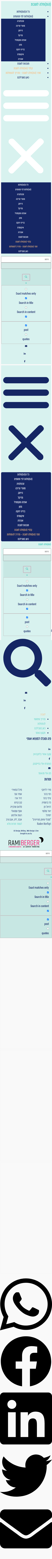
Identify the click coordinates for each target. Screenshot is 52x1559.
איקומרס (20, 54)
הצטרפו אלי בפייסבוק (42, 764)
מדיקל (20, 35)
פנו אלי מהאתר (44, 773)
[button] (26, 131)
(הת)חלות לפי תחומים (23, 16)
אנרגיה (20, 59)
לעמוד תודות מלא (14, 824)
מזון (20, 45)
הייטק (20, 30)
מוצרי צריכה (20, 26)
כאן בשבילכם (23, 77)
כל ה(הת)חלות (23, 12)
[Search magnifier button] (26, 277)
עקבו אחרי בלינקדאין (42, 754)
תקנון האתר (40, 733)
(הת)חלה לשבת (41, 4)
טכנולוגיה (20, 21)
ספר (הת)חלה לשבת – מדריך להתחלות (23, 73)
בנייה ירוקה (20, 49)
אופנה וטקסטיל (20, 40)
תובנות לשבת (23, 63)
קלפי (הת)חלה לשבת (23, 68)
